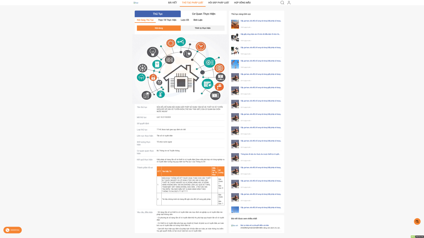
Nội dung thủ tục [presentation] (145, 20)
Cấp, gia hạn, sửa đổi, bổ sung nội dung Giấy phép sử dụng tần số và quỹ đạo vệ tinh (260, 141)
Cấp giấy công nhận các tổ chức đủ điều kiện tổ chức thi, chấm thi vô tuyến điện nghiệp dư (260, 34)
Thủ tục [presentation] (157, 13)
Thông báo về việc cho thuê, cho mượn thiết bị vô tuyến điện (260, 154)
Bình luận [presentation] (197, 20)
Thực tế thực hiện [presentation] (167, 20)
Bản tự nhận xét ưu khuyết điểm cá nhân (255, 225)
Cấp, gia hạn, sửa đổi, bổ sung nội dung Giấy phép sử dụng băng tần (260, 114)
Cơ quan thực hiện (203, 13)
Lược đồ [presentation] (185, 20)
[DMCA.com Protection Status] (417, 237)
